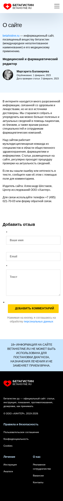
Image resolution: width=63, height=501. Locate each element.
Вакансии (38, 475)
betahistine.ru (11, 35)
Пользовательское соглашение (21, 432)
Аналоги (8, 471)
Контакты (38, 482)
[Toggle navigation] (56, 6)
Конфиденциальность (16, 439)
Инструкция (10, 464)
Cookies (8, 445)
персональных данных (38, 321)
